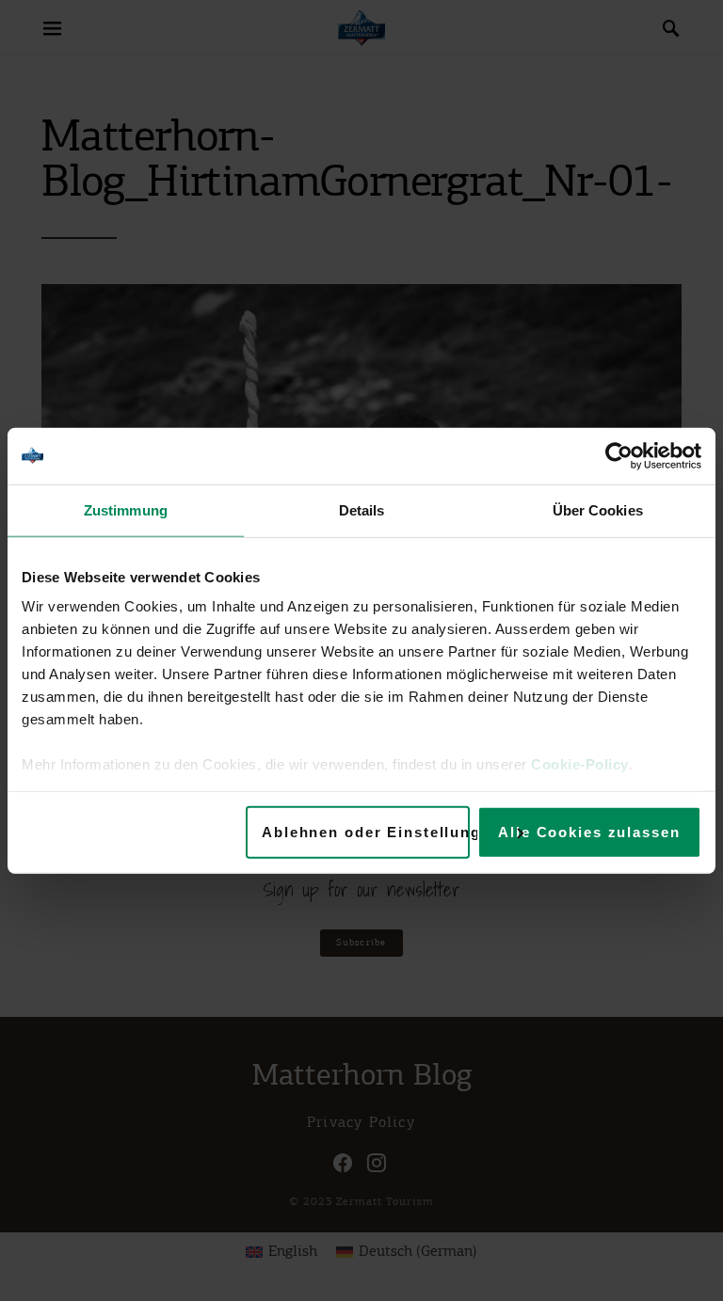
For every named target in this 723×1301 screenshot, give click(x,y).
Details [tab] (362, 509)
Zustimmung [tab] (126, 509)
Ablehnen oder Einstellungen (366, 831)
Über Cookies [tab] (598, 509)
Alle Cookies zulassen (589, 831)
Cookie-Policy (580, 764)
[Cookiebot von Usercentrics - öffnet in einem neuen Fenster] (619, 455)
